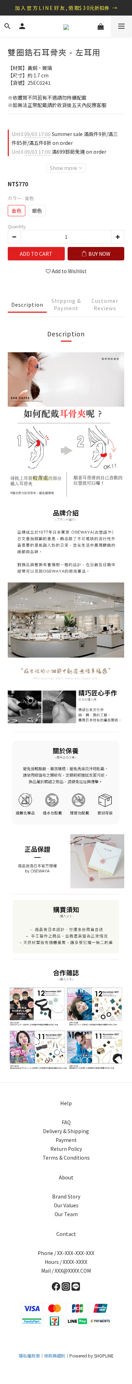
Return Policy (66, 1148)
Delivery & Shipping (66, 1131)
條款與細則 (54, 1356)
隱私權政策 (29, 1356)
